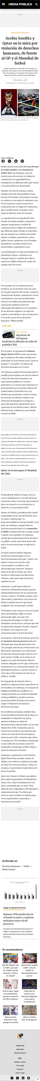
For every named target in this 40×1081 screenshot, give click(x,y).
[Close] (33, 524)
